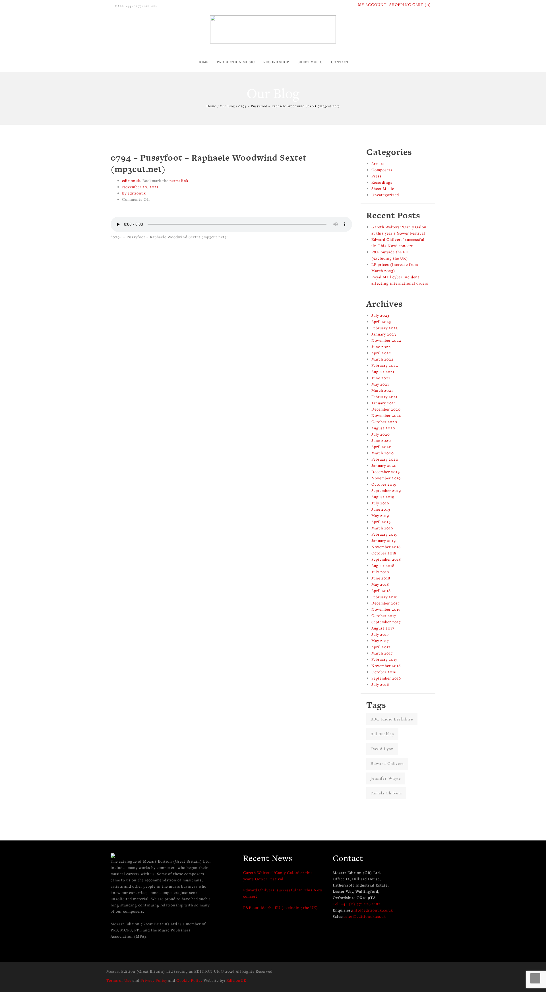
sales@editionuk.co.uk (365, 916)
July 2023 (380, 315)
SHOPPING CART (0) (410, 4)
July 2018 (380, 571)
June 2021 (380, 377)
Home (202, 62)
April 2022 (381, 352)
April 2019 (381, 521)
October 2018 (383, 553)
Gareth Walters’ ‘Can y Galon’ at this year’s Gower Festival (278, 875)
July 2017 (380, 634)
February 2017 (384, 659)
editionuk (131, 180)
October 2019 (383, 484)
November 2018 (386, 546)
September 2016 (386, 678)
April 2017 (381, 646)
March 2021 (382, 390)
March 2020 (382, 452)
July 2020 (380, 434)
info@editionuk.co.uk (372, 910)
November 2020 (386, 415)
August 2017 (382, 628)
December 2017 (385, 603)
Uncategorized (385, 194)
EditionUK (236, 980)
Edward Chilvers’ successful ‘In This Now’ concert (283, 893)
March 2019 (382, 528)
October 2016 (383, 671)
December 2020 (386, 409)
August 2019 (382, 496)
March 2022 (382, 359)
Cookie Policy (189, 980)
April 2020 (381, 446)
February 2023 (384, 327)
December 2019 (385, 471)
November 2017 (386, 609)
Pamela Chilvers (386, 793)
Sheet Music (310, 62)
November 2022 (386, 340)
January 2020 (384, 465)
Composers (381, 169)
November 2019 (386, 478)
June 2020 (381, 440)
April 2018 (381, 590)
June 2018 (380, 578)
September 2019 (386, 490)
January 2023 (383, 334)
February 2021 (384, 396)
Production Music (236, 62)
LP (261, 81)
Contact (340, 62)
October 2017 (383, 615)
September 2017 (386, 621)
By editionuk (134, 193)
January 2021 (383, 402)
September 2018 (386, 559)
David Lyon (382, 748)
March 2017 (382, 653)
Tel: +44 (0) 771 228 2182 (356, 903)
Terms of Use (118, 980)
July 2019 (380, 503)
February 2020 (384, 459)
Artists (377, 163)
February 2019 (384, 534)
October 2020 (384, 421)
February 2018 (384, 596)
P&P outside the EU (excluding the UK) (280, 907)
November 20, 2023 (140, 186)
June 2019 (380, 509)
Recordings (381, 182)
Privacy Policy (153, 980)
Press (376, 176)
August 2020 (383, 427)
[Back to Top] (535, 978)
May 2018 (380, 584)
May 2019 (380, 515)
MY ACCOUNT (372, 4)
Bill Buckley (382, 734)
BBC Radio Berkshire (392, 719)
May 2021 (380, 384)
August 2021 (382, 371)
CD (262, 75)
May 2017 (380, 640)
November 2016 (386, 665)
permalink (179, 180)
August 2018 (382, 565)
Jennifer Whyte (386, 778)
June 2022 (381, 346)
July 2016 (380, 684)
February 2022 (384, 365)
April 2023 (381, 321)
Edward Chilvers (387, 763)
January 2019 (383, 540)
